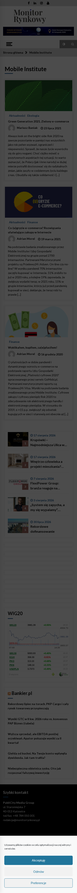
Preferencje (38, 883)
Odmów (38, 871)
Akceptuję (38, 860)
